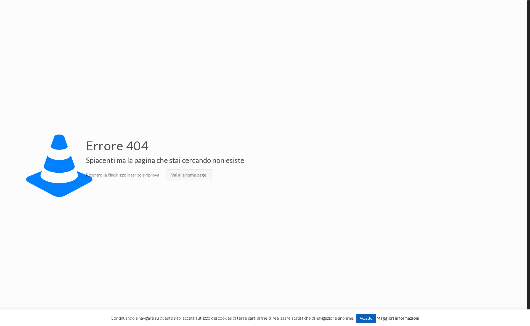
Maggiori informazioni (398, 318)
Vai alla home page (188, 174)
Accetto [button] (366, 318)
